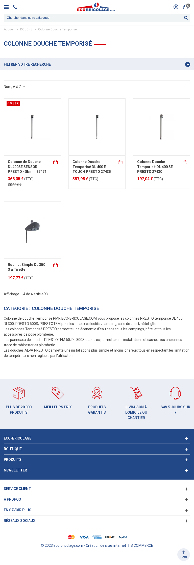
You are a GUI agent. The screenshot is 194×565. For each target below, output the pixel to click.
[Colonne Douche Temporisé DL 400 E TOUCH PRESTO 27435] (97, 127)
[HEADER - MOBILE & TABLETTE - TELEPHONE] (17, 7)
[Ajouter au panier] (56, 162)
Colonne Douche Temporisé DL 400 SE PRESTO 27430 (155, 167)
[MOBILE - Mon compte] (176, 7)
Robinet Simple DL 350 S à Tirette (26, 267)
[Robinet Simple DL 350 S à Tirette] (32, 230)
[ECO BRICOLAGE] (96, 7)
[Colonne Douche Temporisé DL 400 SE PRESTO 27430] (161, 127)
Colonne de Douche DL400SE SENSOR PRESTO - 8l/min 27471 (27, 167)
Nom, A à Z (13, 87)
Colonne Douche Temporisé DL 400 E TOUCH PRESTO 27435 (91, 167)
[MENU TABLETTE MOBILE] (8, 7)
